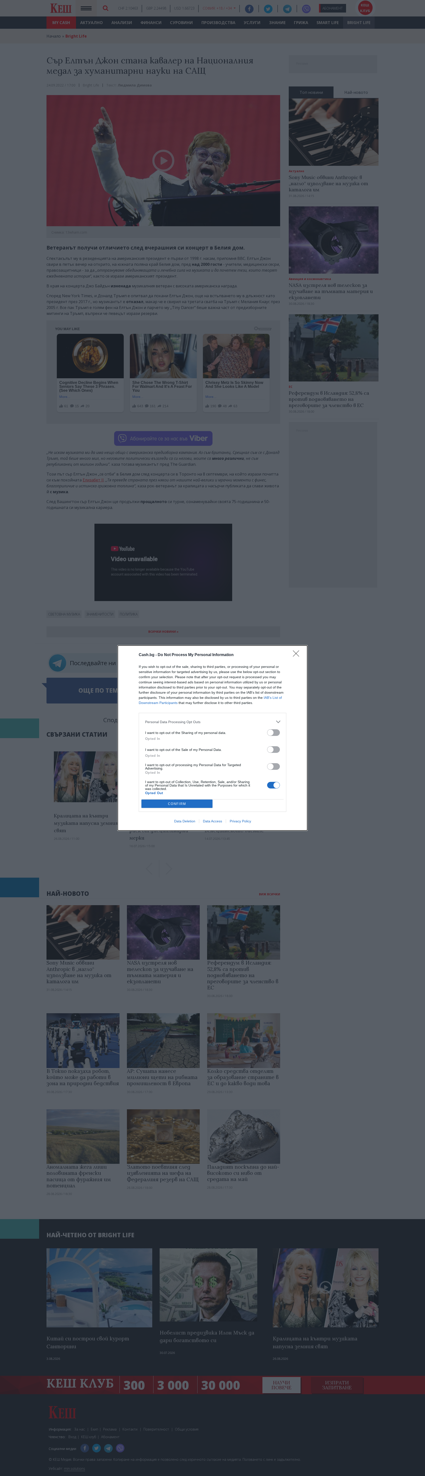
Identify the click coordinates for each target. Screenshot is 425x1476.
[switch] (273, 732)
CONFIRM (177, 804)
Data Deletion (184, 821)
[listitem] (212, 721)
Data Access (212, 821)
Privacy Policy (240, 821)
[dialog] (212, 738)
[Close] (297, 655)
